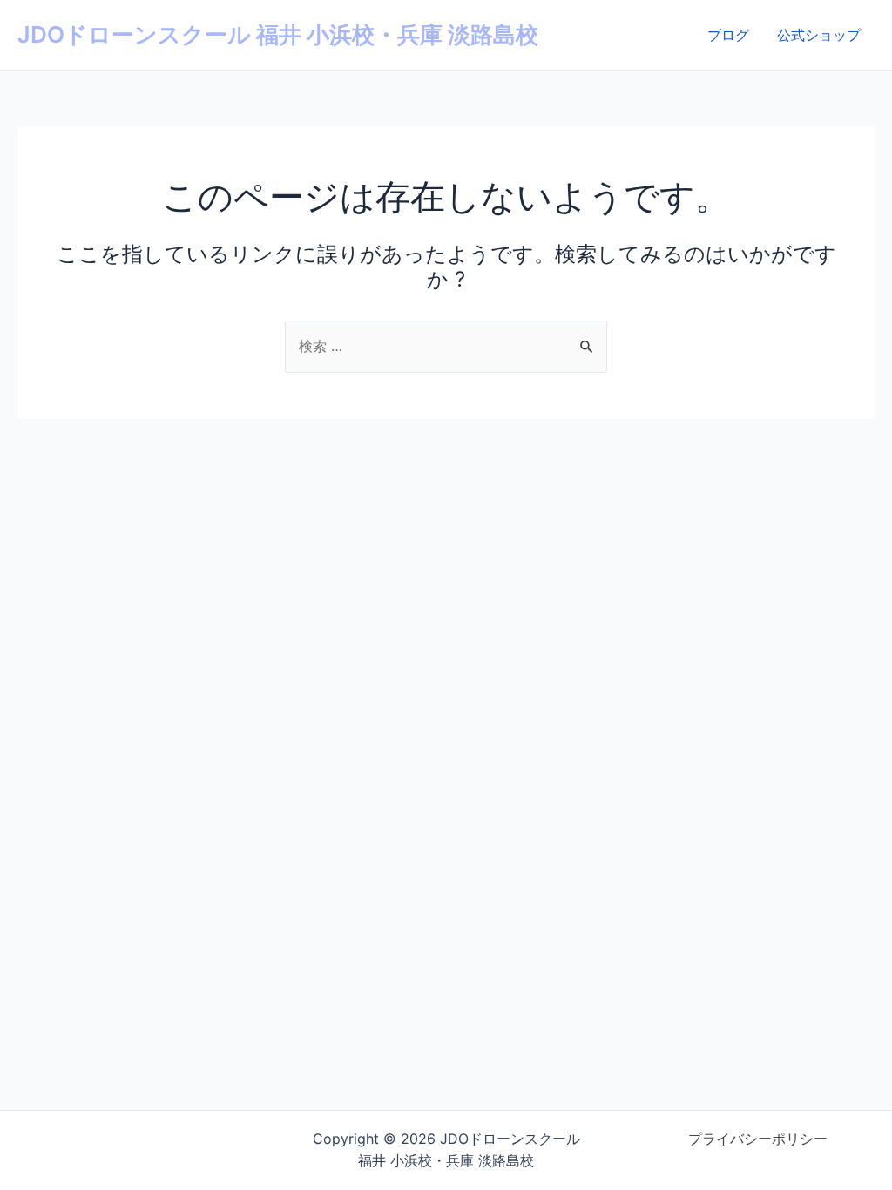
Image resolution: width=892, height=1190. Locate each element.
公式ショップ (819, 35)
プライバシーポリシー (758, 1138)
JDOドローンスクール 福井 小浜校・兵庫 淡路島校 (277, 34)
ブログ (728, 35)
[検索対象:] (446, 346)
